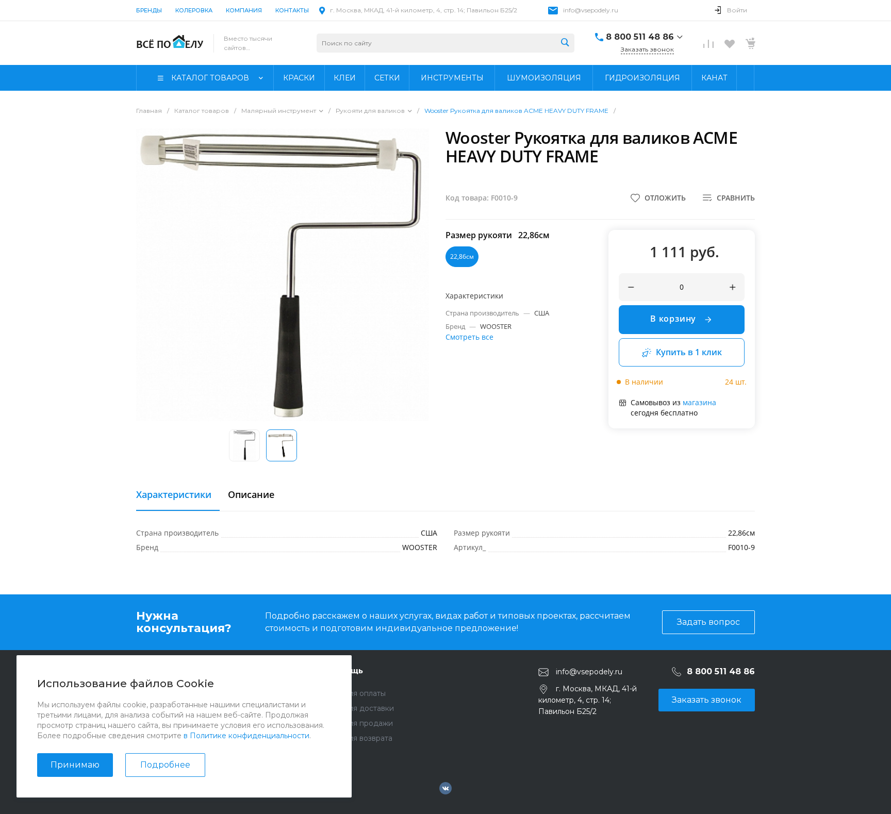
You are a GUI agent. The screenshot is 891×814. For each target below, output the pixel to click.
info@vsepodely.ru (590, 10)
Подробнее (165, 765)
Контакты (292, 10)
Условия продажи (360, 723)
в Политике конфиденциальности (246, 735)
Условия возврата (359, 738)
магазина (699, 402)
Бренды (149, 10)
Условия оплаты (356, 693)
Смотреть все (469, 337)
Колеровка (193, 10)
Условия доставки (360, 708)
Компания (244, 10)
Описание (251, 495)
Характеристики (173, 495)
